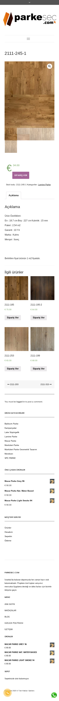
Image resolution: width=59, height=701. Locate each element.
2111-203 (13, 384)
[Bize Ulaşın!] (54, 695)
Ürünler (8, 528)
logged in (20, 402)
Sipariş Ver (20, 175)
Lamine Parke (44, 184)
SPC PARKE (10, 458)
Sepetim (8, 536)
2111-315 (45, 384)
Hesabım (9, 532)
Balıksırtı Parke (11, 424)
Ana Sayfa (10, 604)
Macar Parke (10, 441)
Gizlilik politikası (14, 623)
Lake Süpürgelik (12, 432)
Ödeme (8, 540)
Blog (7, 617)
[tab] (13, 195)
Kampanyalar (11, 428)
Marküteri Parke (12, 445)
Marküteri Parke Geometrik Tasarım (21, 449)
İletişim (9, 629)
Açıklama (14, 195)
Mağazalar (10, 610)
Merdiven (9, 454)
